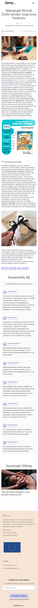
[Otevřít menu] (33, 3)
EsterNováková (12, 291)
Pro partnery (7, 530)
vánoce (3, 33)
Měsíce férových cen (21, 80)
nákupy (26, 31)
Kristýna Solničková (9, 31)
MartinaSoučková (13, 425)
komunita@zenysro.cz (11, 568)
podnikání (30, 31)
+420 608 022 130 (10, 565)
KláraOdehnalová (13, 382)
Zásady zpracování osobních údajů (19, 599)
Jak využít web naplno (10, 535)
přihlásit (29, 284)
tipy (35, 31)
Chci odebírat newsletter (19, 596)
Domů (18, 23)
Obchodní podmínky (9, 533)
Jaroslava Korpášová (14, 343)
